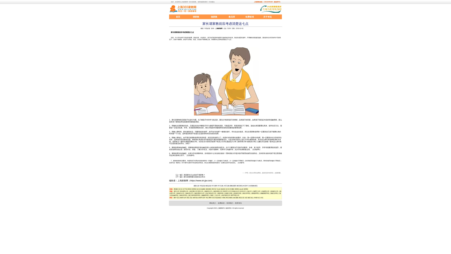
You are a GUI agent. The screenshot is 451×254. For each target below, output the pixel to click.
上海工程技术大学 (210, 193)
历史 (191, 197)
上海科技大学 (188, 193)
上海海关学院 (237, 193)
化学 (184, 197)
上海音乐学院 (245, 193)
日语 (213, 197)
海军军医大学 (235, 195)
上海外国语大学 (217, 191)
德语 (249, 197)
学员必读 (207, 28)
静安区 (190, 189)
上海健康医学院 (264, 193)
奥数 (230, 197)
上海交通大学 (193, 191)
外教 (255, 197)
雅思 (219, 197)
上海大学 (249, 191)
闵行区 (214, 189)
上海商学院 (220, 193)
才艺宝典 (226, 186)
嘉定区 (223, 189)
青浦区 (232, 189)
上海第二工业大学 (214, 195)
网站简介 (212, 203)
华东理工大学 (226, 191)
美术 (203, 197)
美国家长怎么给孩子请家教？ (194, 175)
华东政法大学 (235, 191)
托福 (216, 197)
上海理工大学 (256, 191)
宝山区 (218, 189)
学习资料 (214, 186)
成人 (252, 197)
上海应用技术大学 (198, 193)
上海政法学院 (273, 193)
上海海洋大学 (274, 191)
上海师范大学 (265, 191)
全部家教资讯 (253, 186)
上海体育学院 (182, 195)
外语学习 (246, 186)
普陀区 (194, 189)
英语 (188, 197)
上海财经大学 (207, 191)
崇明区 (246, 189)
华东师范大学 (184, 191)
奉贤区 (237, 189)
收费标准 (221, 203)
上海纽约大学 (180, 193)
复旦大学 (176, 191)
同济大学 (200, 191)
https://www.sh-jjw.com (201, 180)
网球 (210, 197)
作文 (261, 197)
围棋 (236, 197)
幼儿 (258, 197)
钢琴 (200, 197)
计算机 (223, 197)
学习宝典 (220, 186)
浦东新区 (209, 189)
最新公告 (196, 186)
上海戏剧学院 (254, 193)
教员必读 (208, 186)
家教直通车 (233, 186)
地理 (194, 197)
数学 (175, 197)
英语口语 (241, 197)
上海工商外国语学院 (193, 195)
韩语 (227, 197)
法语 (246, 197)
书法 (207, 197)
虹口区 (199, 189)
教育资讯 (240, 186)
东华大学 (243, 191)
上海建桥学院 (204, 195)
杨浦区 (203, 189)
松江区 (228, 189)
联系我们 (230, 203)
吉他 (233, 197)
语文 (178, 197)
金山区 (241, 189)
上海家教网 (218, 28)
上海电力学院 (228, 193)
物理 (181, 197)
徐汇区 (180, 189)
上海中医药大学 (226, 195)
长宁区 (185, 189)
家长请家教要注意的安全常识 (194, 177)
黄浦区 (176, 189)
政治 (197, 197)
